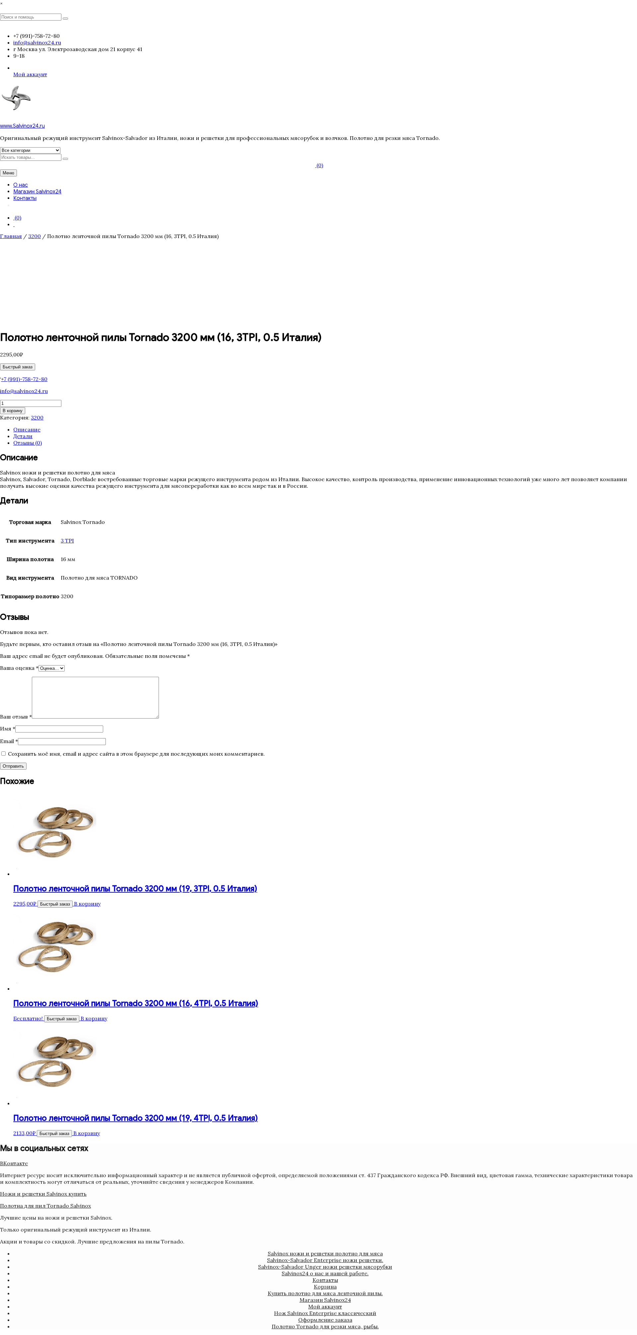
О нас (20, 185)
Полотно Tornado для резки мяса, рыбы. (325, 1326)
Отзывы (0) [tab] (27, 442)
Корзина (325, 1286)
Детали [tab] (23, 436)
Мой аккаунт (30, 74)
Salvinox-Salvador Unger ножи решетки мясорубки (325, 1266)
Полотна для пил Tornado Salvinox (45, 1205)
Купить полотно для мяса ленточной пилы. (325, 1293)
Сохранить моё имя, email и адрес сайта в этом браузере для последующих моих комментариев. (136, 753)
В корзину (13, 410)
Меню (8, 172)
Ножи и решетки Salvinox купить (43, 1193)
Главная (11, 236)
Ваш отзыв (16, 716)
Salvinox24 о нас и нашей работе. (325, 1273)
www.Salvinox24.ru (22, 126)
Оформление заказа (325, 1319)
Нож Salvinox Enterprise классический (325, 1313)
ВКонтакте (14, 1163)
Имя (7, 728)
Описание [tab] (26, 429)
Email (9, 741)
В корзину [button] (87, 903)
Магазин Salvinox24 (37, 191)
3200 (34, 236)
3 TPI (67, 540)
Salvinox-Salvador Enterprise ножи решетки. (325, 1260)
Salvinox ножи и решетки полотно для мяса (325, 1253)
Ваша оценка (19, 668)
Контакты (24, 198)
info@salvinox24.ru (24, 391)
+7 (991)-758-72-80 (24, 379)
